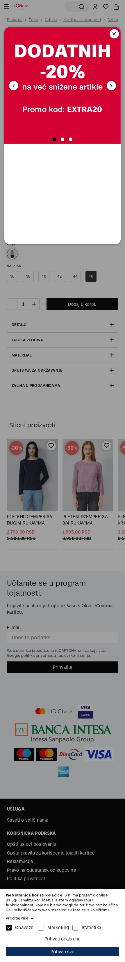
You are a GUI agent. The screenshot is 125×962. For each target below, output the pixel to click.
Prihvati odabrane (62, 939)
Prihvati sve (62, 951)
